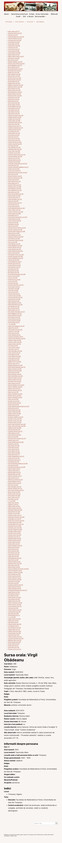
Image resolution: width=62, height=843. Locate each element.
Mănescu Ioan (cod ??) (14, 363)
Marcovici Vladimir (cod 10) (15, 377)
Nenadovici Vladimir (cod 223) (15, 417)
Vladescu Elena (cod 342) (14, 631)
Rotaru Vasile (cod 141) (14, 497)
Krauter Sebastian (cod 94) (15, 315)
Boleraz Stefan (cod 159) (14, 90)
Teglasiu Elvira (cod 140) (14, 601)
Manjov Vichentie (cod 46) (14, 368)
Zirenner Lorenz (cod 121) (14, 649)
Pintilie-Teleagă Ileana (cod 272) (16, 456)
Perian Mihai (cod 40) (13, 447)
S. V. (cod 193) (11, 501)
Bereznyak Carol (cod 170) (14, 70)
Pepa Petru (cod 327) (13, 443)
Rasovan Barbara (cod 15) (14, 481)
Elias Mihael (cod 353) (13, 192)
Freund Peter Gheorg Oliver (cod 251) (17, 217)
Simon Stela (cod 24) (13, 549)
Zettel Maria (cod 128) (13, 647)
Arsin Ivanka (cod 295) (13, 51)
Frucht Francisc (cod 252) (14, 220)
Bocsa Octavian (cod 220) (14, 79)
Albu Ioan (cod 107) (13, 35)
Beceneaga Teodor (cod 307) (15, 68)
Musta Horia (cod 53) (13, 408)
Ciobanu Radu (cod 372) (14, 133)
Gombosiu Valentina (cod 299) (15, 236)
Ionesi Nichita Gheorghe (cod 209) (17, 274)
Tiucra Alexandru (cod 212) (15, 606)
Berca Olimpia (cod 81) (13, 67)
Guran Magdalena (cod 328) (15, 245)
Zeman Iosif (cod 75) (13, 645)
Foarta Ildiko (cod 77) (13, 215)
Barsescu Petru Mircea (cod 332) (16, 63)
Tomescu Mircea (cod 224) (15, 609)
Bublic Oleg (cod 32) (13, 101)
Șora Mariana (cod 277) (14, 593)
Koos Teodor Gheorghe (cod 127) (16, 311)
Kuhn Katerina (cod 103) (14, 317)
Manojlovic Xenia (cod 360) (15, 370)
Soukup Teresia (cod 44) (14, 561)
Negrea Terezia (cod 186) (14, 413)
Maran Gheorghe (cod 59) (14, 374)
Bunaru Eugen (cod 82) (14, 104)
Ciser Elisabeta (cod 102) (14, 147)
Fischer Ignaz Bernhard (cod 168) (16, 208)
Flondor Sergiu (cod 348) (14, 213)
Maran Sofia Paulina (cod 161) (15, 376)
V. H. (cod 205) (12, 617)
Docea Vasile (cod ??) (13, 183)
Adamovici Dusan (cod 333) (15, 33)
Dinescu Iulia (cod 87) (13, 179)
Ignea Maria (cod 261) (13, 270)
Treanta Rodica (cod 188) (14, 611)
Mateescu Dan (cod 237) (14, 388)
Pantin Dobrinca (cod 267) (14, 434)
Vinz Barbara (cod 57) (13, 626)
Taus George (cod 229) (14, 599)
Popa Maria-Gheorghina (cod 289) (16, 467)
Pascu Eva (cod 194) (13, 436)
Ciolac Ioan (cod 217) (13, 136)
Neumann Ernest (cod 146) (15, 420)
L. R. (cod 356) (12, 324)
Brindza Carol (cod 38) (13, 99)
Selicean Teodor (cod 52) (14, 540)
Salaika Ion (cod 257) (13, 504)
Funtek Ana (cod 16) (13, 222)
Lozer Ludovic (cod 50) (14, 347)
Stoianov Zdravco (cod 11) (14, 577)
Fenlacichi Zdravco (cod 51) (15, 202)
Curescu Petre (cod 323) (14, 170)
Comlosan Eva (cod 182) (14, 152)
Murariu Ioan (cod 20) (13, 404)
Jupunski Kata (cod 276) (14, 299)
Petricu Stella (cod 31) (13, 449)
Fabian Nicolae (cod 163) (14, 195)
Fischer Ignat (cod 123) (14, 206)
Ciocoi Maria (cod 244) (13, 135)
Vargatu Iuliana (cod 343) (14, 618)
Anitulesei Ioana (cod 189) (14, 40)
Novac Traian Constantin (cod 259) (17, 424)
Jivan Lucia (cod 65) (13, 292)
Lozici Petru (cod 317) (13, 349)
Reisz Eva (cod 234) (13, 485)
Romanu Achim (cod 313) (14, 493)
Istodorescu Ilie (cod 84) (14, 279)
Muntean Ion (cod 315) (14, 401)
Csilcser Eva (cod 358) (13, 168)
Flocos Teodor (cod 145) (14, 210)
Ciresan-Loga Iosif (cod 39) (15, 143)
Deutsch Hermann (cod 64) (15, 176)
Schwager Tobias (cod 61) (14, 531)
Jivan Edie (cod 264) (13, 290)
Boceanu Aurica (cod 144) (14, 77)
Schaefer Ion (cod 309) (14, 513)
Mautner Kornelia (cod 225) (15, 390)
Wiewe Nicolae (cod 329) (14, 642)
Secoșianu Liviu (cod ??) (14, 536)
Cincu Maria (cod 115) (13, 131)
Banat (6, 14)
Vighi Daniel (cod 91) (13, 622)
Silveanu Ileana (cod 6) (13, 547)
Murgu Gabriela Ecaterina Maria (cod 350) (18, 406)
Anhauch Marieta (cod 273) (15, 38)
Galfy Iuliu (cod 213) (13, 226)
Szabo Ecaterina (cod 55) (14, 586)
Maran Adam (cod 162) (13, 372)
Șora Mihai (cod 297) (13, 595)
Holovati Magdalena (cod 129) (15, 258)
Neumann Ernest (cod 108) (15, 418)
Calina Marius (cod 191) (14, 113)
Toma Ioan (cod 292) (13, 608)
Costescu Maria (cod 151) (14, 160)
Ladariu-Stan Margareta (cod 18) (16, 326)
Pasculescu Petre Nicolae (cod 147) (17, 438)
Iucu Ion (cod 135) (12, 281)
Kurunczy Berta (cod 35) (14, 318)
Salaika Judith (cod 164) (14, 506)
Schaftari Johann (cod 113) (14, 515)
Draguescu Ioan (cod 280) (14, 186)
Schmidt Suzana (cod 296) (14, 522)
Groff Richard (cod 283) (14, 238)
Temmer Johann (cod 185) (14, 604)
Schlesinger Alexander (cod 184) (16, 517)
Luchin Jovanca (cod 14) (14, 352)
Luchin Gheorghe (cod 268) (15, 351)
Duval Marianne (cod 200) (14, 188)
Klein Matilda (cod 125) (14, 306)
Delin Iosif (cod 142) (13, 174)
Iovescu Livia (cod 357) (14, 276)
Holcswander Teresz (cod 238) (16, 254)
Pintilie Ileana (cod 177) (14, 454)
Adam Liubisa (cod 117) (14, 31)
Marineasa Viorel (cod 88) (14, 381)
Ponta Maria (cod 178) (13, 461)
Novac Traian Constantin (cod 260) (17, 426)
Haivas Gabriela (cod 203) (14, 249)
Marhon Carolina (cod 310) (14, 379)
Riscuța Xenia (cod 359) (14, 492)
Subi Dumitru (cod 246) (14, 581)
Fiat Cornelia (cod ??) (13, 204)
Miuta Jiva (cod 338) (13, 399)
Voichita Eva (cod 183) (13, 634)
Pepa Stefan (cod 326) (13, 445)
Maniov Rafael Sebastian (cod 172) (16, 367)
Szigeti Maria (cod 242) (14, 592)
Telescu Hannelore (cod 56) (15, 602)
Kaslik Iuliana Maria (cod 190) (15, 304)
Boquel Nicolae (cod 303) (14, 93)
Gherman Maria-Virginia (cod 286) (16, 231)
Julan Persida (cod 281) (14, 293)
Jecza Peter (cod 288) (13, 288)
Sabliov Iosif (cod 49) (13, 502)
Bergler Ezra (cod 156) (13, 72)
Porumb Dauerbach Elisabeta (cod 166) (18, 463)
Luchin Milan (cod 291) (13, 354)
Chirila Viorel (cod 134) (13, 124)
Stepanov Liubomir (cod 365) (15, 572)
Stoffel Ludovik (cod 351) (14, 576)
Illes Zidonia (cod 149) (13, 272)
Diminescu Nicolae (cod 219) (15, 177)
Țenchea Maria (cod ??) (14, 615)
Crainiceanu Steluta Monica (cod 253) (17, 163)
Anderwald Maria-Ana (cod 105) (16, 36)
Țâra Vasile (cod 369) (13, 613)
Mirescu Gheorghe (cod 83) (15, 397)
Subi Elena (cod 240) (13, 583)
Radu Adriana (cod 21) (13, 477)
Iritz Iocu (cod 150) (12, 277)
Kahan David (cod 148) (13, 301)
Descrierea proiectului (19, 14)
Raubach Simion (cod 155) (14, 483)
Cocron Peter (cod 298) (14, 151)
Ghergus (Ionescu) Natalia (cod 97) (17, 227)
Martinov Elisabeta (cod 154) (15, 386)
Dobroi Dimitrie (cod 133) (14, 181)
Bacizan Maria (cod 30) (14, 54)
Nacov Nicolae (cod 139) (14, 410)
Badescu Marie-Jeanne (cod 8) (16, 56)
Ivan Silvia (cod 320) (13, 283)
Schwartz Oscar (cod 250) (14, 535)
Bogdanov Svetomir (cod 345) (15, 85)
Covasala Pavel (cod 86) (14, 161)
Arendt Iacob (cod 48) (13, 44)
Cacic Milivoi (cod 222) (13, 111)
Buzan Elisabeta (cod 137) (14, 106)
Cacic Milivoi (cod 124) (13, 110)
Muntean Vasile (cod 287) (14, 402)
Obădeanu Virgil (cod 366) (14, 427)
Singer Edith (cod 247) (13, 554)
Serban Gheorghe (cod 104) (15, 545)
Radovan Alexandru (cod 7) (15, 476)
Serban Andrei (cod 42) (14, 543)
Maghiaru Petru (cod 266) (14, 361)
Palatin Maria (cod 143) (14, 433)
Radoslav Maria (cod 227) (14, 472)
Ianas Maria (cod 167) (13, 268)
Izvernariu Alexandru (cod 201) (15, 284)
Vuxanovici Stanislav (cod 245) (15, 638)
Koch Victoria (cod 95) (13, 308)
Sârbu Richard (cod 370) (14, 511)
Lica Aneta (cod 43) (13, 345)
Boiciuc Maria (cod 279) (14, 88)
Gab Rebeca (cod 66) (13, 224)
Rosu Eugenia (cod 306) (14, 495)
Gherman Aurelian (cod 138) (15, 229)
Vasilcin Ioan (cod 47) (13, 620)
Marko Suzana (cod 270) (14, 383)
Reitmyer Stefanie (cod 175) (15, 488)
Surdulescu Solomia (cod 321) (15, 584)
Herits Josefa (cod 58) (13, 252)
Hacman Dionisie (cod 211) (14, 247)
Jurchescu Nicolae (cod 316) (15, 297)
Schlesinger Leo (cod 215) (14, 518)
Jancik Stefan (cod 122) (14, 286)
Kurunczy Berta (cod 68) (14, 320)
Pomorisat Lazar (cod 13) (14, 460)
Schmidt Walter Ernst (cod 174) (15, 524)
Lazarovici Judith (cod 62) (14, 340)
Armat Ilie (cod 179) (13, 47)
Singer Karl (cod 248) (13, 556)
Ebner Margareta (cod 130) (15, 190)
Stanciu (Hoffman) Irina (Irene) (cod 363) (18, 568)
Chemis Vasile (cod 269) (14, 120)
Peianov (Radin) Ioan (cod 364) (16, 442)
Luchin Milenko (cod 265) (14, 356)
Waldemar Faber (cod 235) (14, 640)
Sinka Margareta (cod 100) (14, 558)
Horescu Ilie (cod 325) (13, 260)
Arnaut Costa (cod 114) (14, 49)
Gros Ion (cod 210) (12, 242)
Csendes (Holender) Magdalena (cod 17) (18, 167)
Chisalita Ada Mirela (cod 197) (15, 127)
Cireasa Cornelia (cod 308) (14, 142)
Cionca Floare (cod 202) (14, 140)
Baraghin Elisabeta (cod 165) (15, 61)
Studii (18, 16)
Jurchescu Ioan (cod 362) (14, 295)
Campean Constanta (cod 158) (15, 115)
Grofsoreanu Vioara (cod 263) (15, 240)
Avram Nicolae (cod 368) (14, 52)
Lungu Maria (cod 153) (13, 359)
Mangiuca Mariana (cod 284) (15, 365)
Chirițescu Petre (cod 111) (14, 126)
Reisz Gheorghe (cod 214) (14, 486)
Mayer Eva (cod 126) (13, 392)
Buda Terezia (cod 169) (14, 102)
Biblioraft (54, 14)
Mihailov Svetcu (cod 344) (14, 395)
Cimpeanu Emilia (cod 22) (14, 129)
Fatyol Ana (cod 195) (13, 201)
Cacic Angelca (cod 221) (14, 108)
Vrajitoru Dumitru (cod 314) (15, 636)
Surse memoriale (42, 14)
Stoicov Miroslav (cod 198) (14, 579)
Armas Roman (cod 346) (14, 45)
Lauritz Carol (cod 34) (13, 333)
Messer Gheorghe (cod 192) (15, 393)
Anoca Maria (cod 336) (14, 42)
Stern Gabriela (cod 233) (14, 574)
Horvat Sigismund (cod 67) (14, 261)
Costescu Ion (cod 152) (14, 158)
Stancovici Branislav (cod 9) (15, 570)
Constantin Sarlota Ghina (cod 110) (17, 154)
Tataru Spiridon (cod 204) (14, 597)
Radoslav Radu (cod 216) (14, 474)
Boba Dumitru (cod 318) (14, 76)
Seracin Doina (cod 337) (14, 542)
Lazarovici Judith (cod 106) (15, 342)
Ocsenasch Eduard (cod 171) (15, 431)
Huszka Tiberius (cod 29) (14, 265)
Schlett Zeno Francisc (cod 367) (16, 520)
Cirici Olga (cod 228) (13, 145)
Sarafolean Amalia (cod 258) (15, 509)
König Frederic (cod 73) (14, 310)
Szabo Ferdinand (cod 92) (14, 588)
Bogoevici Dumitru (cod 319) (15, 86)
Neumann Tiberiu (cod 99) (14, 422)
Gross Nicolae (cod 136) (14, 243)
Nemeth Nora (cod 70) (13, 415)
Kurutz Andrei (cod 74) (13, 322)
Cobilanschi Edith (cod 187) (15, 149)
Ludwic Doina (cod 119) (14, 358)
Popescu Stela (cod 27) (14, 470)
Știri (24, 16)
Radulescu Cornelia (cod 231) (15, 479)
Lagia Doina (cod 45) (13, 327)
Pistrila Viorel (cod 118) (14, 458)
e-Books (30, 16)
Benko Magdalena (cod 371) (15, 65)
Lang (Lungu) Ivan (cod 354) (15, 329)
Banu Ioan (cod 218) (13, 60)
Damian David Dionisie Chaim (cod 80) (17, 172)
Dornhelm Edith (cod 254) (14, 185)
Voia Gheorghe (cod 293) (14, 633)
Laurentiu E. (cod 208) (13, 331)
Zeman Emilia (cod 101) (14, 643)
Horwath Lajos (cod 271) (14, 263)
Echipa (31, 14)
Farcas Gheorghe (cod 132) (15, 199)
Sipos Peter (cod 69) (13, 559)
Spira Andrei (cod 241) (13, 565)
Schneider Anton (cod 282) (15, 527)
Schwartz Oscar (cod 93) (14, 533)
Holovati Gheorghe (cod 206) (15, 256)
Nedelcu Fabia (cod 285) (14, 411)
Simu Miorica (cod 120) (14, 552)
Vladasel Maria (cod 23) (14, 629)
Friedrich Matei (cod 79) (14, 218)
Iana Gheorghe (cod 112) (14, 267)
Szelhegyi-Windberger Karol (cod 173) (17, 590)
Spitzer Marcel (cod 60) (14, 567)
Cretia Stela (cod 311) (13, 165)
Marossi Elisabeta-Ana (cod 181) (16, 385)
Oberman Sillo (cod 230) (14, 429)
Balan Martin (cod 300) (14, 58)
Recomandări (40, 16)
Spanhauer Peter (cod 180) (15, 563)
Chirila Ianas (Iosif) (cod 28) (15, 122)
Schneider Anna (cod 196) (14, 526)
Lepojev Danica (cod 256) (14, 343)
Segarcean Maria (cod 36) (14, 538)
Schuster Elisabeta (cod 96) (15, 529)
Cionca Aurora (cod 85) (14, 138)
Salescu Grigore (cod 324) (14, 508)
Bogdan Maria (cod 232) (14, 83)
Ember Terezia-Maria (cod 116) (15, 194)
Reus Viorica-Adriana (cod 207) (16, 490)
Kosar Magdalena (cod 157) (15, 313)
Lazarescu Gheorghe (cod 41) (15, 336)
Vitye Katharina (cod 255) (14, 627)
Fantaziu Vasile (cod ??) (14, 197)
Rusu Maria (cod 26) (13, 499)
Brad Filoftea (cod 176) (13, 97)
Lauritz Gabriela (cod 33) (14, 335)
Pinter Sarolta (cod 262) (14, 452)
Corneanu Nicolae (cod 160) (15, 156)
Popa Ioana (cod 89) (13, 465)
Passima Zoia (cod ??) (13, 440)
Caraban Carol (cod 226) (14, 119)
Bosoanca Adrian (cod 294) (15, 95)
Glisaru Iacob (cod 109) (14, 233)
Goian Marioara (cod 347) (14, 235)
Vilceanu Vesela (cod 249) (14, 624)
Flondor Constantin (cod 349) (15, 211)
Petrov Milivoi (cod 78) (13, 451)
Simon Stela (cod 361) (13, 551)
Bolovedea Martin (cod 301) (15, 92)
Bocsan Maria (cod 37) (13, 81)
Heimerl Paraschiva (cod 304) (15, 251)
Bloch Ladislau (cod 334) (14, 74)
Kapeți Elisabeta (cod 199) (14, 302)
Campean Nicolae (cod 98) (14, 117)
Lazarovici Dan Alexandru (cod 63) (16, 338)
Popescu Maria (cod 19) (14, 468)
